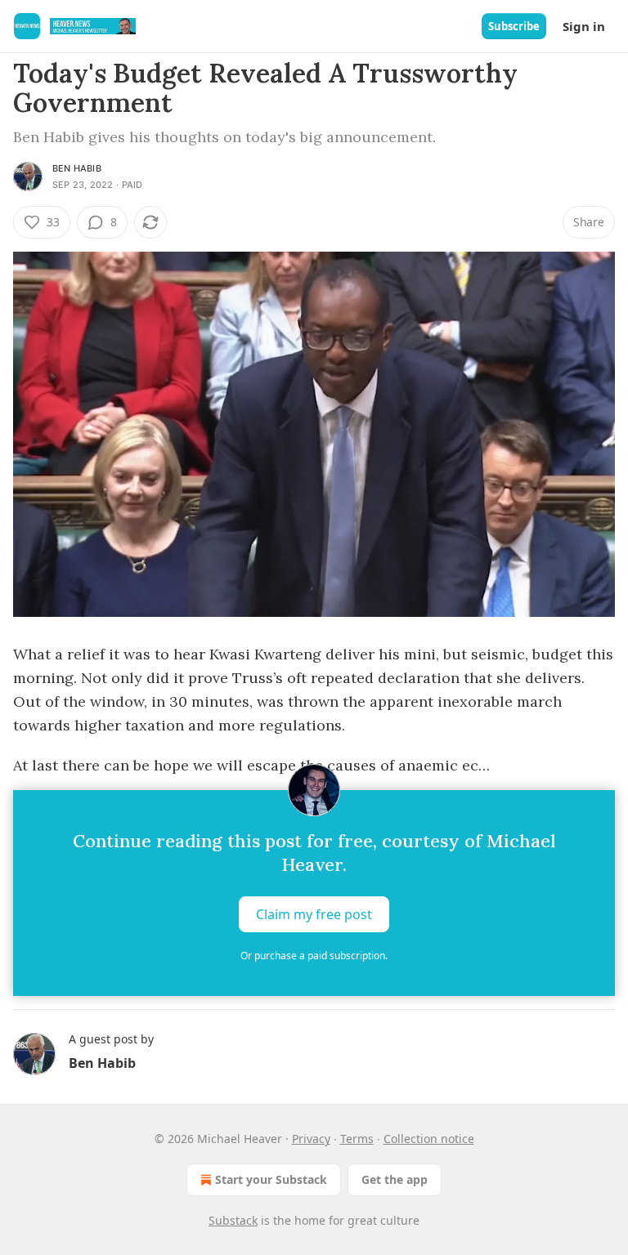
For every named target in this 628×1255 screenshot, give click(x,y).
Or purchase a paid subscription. (314, 955)
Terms (357, 1138)
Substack (233, 1220)
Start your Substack (271, 1179)
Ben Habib (76, 168)
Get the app (394, 1179)
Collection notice (429, 1138)
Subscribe (514, 26)
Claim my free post (314, 914)
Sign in (584, 26)
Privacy (311, 1138)
